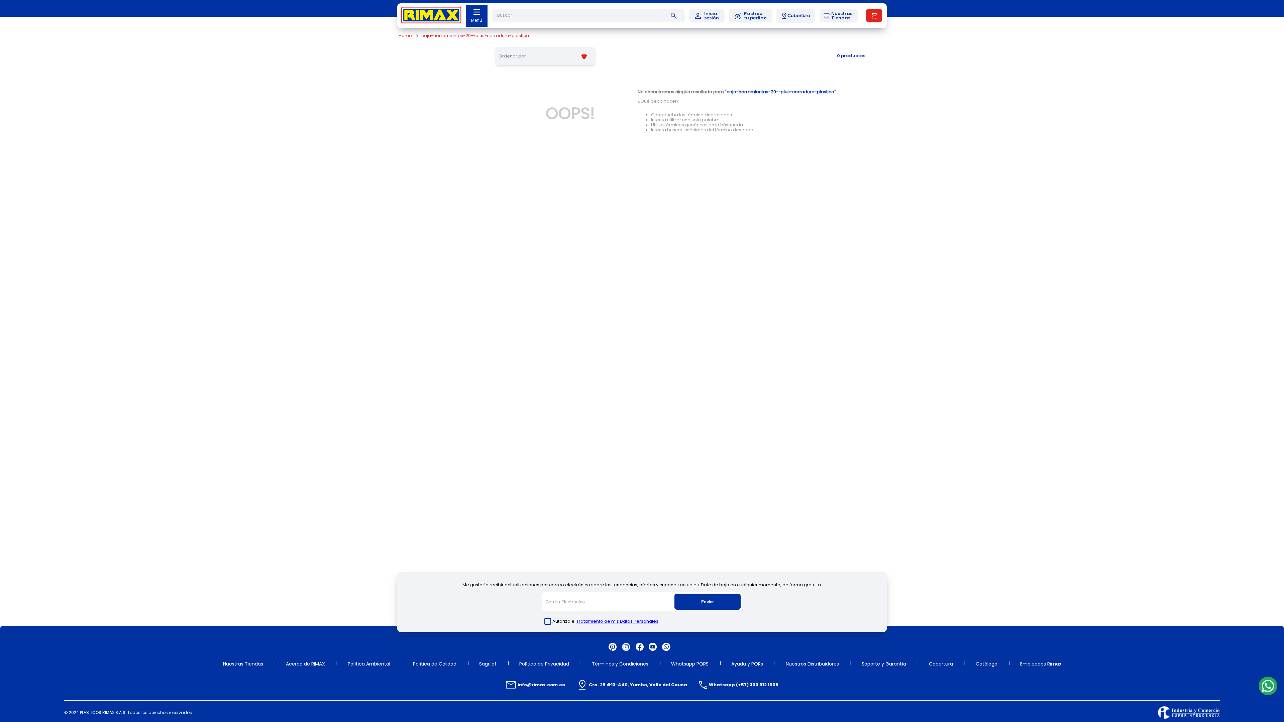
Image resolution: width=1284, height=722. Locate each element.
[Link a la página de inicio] (405, 36)
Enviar (707, 601)
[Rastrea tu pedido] (750, 15)
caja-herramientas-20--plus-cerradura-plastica (475, 36)
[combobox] (588, 15)
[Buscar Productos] (675, 15)
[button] (795, 16)
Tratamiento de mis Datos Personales (617, 621)
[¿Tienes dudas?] (1268, 686)
